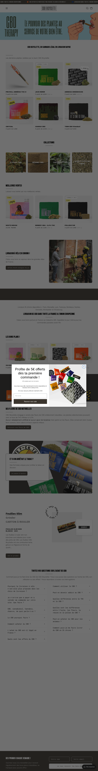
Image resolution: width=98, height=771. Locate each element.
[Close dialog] (84, 366)
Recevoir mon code (30, 401)
